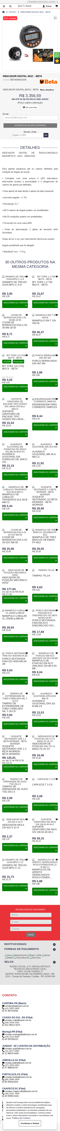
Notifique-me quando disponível (30, 125)
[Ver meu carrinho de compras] (56, 6)
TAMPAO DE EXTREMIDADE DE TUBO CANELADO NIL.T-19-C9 (13, 707)
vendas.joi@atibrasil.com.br (18, 1063)
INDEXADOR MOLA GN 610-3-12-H (13, 826)
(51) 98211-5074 (12, 1025)
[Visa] (8, 955)
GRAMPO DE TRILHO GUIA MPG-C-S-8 (14, 283)
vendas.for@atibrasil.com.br (18, 1077)
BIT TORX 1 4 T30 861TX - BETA (42, 283)
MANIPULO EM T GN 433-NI (44, 322)
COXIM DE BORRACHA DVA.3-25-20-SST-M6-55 (15, 540)
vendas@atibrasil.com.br (17, 1006)
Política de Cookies (20, 1118)
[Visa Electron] (21, 958)
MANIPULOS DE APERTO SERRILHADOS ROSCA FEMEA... (42, 873)
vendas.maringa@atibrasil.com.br (21, 1034)
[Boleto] (9, 958)
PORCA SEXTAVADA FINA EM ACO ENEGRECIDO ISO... (44, 623)
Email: (6, 114)
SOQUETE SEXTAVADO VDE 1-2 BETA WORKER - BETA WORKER (14, 750)
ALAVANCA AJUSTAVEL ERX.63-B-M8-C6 (43, 704)
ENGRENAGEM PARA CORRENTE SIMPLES (44, 406)
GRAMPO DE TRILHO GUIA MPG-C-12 (14, 866)
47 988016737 (11, 1067)
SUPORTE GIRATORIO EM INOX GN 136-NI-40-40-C (44, 829)
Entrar (48, 6)
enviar (31, 934)
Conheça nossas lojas (42, 2)
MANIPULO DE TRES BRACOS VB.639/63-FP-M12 (44, 540)
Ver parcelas (31, 107)
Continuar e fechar (30, 1123)
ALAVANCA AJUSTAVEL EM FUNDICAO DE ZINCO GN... (14, 458)
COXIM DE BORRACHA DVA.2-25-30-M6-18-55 (15, 325)
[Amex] (46, 955)
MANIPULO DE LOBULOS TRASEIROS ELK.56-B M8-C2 (14, 498)
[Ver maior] (55, 18)
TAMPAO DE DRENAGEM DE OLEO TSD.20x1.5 (15, 789)
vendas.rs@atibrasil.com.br (18, 1020)
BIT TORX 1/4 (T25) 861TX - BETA (13, 367)
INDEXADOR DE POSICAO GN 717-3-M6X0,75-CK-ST (43, 746)
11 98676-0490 (11, 1053)
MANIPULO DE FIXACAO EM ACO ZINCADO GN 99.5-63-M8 (44, 664)
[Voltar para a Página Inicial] (3, 12)
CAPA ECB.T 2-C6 (42, 784)
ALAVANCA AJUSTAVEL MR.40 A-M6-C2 (44, 454)
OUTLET (12, 12)
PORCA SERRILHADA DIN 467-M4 (44, 362)
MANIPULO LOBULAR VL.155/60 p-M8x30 (14, 617)
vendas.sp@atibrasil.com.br (18, 1048)
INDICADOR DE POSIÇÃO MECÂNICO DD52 (14, 580)
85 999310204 (11, 1082)
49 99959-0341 (11, 1096)
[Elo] (39, 955)
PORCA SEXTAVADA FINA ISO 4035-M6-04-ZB (14, 661)
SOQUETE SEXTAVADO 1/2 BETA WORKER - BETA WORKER (44, 501)
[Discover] (35, 958)
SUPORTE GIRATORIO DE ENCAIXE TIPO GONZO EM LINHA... (13, 415)
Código (6, 80)
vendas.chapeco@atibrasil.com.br (21, 1091)
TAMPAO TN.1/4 (41, 575)
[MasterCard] (19, 955)
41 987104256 (11, 1010)
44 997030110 (11, 1039)
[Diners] (31, 955)
